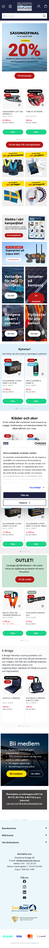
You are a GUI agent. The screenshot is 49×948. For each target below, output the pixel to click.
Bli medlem (16, 773)
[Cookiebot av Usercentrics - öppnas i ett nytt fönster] (35, 443)
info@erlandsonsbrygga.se (28, 860)
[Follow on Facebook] (24, 881)
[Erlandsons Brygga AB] (24, 6)
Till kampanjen (24, 75)
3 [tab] (21, 139)
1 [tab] (17, 139)
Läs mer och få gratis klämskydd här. (25, 803)
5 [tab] (26, 139)
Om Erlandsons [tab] (10, 842)
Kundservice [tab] (9, 828)
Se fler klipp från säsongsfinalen (24, 144)
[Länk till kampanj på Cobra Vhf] (24, 253)
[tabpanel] (13, 111)
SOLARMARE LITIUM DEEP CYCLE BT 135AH (36, 524)
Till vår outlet (24, 579)
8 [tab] (32, 139)
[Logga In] (38, 6)
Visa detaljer (35, 487)
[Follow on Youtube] (24, 897)
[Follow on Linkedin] (24, 892)
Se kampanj (36, 298)
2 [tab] (19, 139)
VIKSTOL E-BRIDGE (11, 698)
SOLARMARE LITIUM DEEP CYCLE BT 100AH (12, 383)
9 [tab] (33, 408)
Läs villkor (35, 773)
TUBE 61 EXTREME (34, 111)
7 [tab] (30, 139)
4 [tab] (23, 139)
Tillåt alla (25, 495)
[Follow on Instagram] (24, 887)
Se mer (11, 295)
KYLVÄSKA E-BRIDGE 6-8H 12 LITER (35, 699)
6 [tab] (28, 139)
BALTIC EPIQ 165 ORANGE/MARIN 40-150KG (12, 615)
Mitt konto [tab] (7, 835)
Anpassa (23, 502)
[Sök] (44, 16)
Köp (13, 132)
